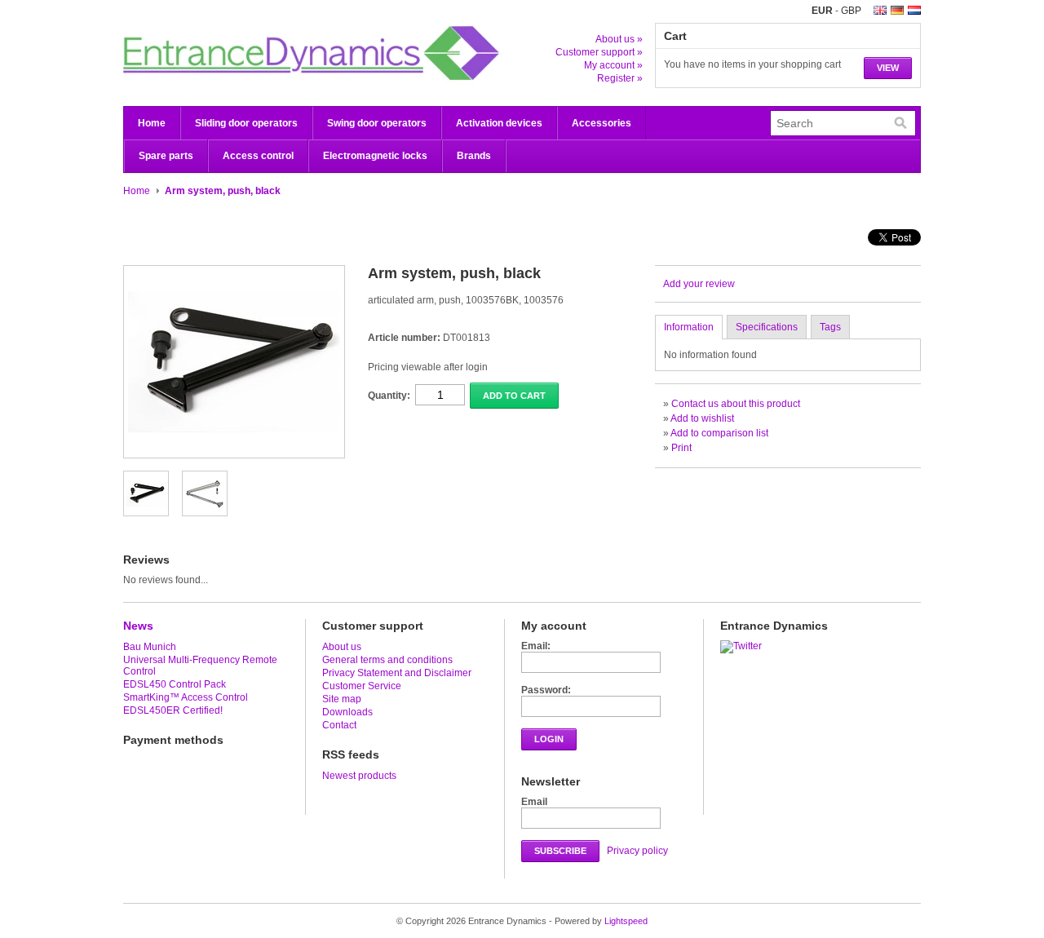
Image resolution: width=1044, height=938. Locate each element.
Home (152, 123)
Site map (341, 699)
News (138, 625)
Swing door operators (377, 123)
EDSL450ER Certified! (173, 710)
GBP (851, 10)
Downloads (347, 712)
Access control (258, 155)
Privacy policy (637, 850)
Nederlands (914, 10)
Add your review (699, 284)
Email (534, 801)
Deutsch (897, 10)
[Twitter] (743, 646)
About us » (619, 39)
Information (689, 327)
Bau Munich (149, 647)
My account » (613, 65)
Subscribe (560, 851)
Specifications (767, 327)
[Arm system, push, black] (146, 509)
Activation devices (499, 123)
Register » (620, 78)
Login (549, 739)
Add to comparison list (719, 433)
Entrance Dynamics (286, 53)
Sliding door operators (246, 123)
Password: (546, 690)
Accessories (601, 123)
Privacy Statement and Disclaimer (396, 673)
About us (341, 647)
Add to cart (514, 395)
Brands (474, 155)
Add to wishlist (702, 418)
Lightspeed (626, 921)
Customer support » (599, 52)
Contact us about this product (735, 403)
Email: (536, 646)
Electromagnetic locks (375, 155)
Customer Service (361, 686)
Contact (339, 725)
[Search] (900, 123)
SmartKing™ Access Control (185, 697)
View (888, 68)
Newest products (359, 775)
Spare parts (166, 155)
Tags (830, 327)
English (880, 10)
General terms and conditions (387, 660)
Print (681, 448)
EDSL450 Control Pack (174, 684)
